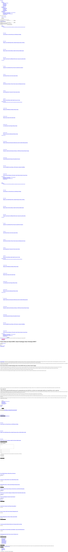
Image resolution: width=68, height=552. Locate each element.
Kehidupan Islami (4, 7)
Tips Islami (3, 60)
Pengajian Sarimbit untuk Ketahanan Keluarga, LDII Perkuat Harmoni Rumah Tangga (16, 150)
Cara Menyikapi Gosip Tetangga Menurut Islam (10, 125)
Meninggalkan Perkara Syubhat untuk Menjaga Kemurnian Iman (10, 484)
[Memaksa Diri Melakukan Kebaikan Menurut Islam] (7, 107)
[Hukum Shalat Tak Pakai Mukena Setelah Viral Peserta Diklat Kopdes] (7, 48)
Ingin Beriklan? (3, 549)
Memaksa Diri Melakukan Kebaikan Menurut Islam (10, 109)
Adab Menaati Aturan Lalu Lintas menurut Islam (10, 75)
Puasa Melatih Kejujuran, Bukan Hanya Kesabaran (8, 473)
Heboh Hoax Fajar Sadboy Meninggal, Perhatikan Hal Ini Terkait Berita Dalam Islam (12, 492)
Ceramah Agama (5, 8)
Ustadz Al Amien (2, 474)
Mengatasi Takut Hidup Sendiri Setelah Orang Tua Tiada (11, 100)
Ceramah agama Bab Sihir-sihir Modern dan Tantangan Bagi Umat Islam (11, 524)
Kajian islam (4, 165)
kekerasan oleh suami (4, 403)
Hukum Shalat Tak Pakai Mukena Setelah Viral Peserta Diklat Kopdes (13, 50)
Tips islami (4, 66)
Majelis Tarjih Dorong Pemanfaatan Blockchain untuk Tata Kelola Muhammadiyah (15, 142)
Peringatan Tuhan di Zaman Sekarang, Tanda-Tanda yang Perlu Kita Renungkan (12, 488)
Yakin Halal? (4, 6)
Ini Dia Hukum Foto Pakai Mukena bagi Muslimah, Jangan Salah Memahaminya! (12, 529)
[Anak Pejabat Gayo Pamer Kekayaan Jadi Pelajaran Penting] (7, 32)
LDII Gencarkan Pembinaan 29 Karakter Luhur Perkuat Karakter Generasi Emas (15, 175)
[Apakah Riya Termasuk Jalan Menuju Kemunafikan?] (2, 504)
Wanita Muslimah (5, 10)
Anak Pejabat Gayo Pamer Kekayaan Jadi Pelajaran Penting (12, 34)
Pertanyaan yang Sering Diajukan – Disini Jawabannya (9, 12)
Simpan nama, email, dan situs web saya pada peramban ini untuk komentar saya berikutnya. (11, 453)
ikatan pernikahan (4, 402)
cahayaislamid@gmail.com (7, 546)
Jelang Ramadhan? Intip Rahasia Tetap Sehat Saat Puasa (10, 410)
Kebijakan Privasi (5, 14)
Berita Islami (4, 3)
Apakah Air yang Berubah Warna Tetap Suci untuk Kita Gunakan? (13, 67)
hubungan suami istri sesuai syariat (5, 401)
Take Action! (3, 176)
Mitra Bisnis (3, 548)
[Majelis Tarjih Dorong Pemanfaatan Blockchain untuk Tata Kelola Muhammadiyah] (7, 140)
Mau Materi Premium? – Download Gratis (8, 13)
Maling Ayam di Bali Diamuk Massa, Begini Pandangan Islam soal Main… (14, 42)
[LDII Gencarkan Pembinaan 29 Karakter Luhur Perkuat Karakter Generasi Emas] (7, 173)
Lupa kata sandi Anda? (2, 21)
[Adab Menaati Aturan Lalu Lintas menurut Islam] (7, 73)
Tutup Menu (1, 0)
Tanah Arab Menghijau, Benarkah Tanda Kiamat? (7, 496)
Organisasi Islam (3, 11)
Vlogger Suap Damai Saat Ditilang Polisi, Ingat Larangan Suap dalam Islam (14, 58)
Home (2, 1)
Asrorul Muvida (4, 343)
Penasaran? (3, 2)
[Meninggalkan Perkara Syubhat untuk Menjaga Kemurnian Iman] (1, 483)
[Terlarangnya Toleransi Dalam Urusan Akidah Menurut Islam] (1, 478)
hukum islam (3, 540)
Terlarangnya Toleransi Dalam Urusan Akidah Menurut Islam (9, 479)
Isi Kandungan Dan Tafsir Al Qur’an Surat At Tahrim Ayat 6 (9, 534)
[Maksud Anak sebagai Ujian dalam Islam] (7, 115)
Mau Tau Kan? (3, 339)
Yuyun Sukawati (2, 361)
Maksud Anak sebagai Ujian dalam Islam (9, 117)
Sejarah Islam (4, 5)
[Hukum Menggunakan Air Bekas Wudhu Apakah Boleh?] (2, 515)
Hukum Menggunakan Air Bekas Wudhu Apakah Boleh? (8, 516)
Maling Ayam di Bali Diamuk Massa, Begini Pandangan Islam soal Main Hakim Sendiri (13, 432)
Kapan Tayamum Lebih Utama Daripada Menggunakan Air (9, 511)
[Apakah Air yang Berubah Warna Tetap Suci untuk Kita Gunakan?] (7, 65)
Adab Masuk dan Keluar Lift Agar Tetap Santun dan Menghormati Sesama (14, 83)
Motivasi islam (4, 4)
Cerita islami (4, 9)
